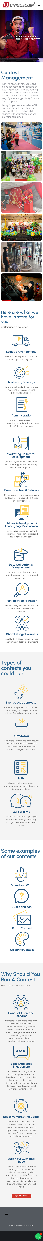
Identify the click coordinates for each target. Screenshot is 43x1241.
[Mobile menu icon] (39, 5)
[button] (6, 1213)
